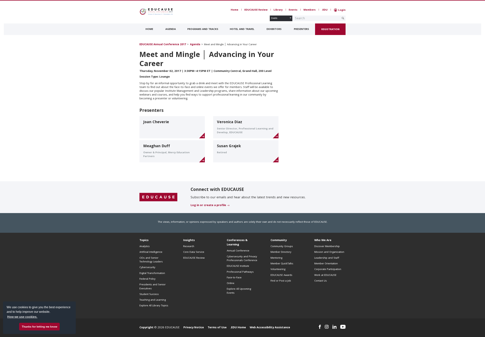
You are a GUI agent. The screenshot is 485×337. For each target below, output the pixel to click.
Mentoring (276, 258)
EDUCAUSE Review (256, 10)
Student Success (149, 294)
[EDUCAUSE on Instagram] (327, 326)
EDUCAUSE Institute (238, 266)
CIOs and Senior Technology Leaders (151, 260)
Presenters (301, 29)
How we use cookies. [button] (22, 316)
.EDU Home (238, 327)
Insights (189, 240)
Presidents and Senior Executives (152, 287)
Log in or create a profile (208, 205)
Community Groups (282, 246)
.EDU (325, 10)
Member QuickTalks (282, 264)
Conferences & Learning (237, 242)
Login (341, 10)
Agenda (170, 29)
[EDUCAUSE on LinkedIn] (334, 326)
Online (230, 283)
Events (293, 10)
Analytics (144, 246)
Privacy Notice (193, 327)
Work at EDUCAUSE (325, 275)
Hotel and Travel (242, 29)
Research (188, 246)
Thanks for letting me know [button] (39, 326)
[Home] (156, 11)
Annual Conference (238, 251)
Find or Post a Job (281, 281)
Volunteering (278, 269)
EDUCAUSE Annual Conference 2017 (162, 45)
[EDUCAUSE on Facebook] (320, 326)
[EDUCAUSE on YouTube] (343, 326)
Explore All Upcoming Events (239, 291)
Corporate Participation (327, 269)
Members (310, 10)
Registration (330, 29)
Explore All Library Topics (153, 306)
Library (278, 10)
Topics (144, 240)
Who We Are (322, 240)
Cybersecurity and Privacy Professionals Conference (242, 259)
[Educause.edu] (158, 197)
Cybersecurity (147, 267)
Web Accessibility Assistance (270, 327)
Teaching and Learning (152, 300)
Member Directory (281, 252)
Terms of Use (217, 327)
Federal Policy (147, 279)
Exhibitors (274, 29)
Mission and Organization (329, 252)
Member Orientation (326, 264)
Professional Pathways (240, 272)
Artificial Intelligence (150, 252)
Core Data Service (193, 252)
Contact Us (320, 281)
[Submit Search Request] (342, 18)
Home (234, 10)
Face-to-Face (234, 278)
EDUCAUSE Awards (281, 275)
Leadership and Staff (326, 258)
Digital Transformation (152, 273)
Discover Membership (327, 246)
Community (279, 240)
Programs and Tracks (202, 29)
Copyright (146, 327)
